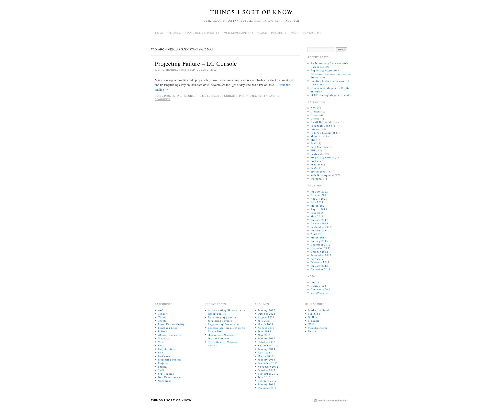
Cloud (262, 32)
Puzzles (315, 164)
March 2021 (318, 205)
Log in (315, 282)
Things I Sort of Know (251, 12)
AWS (314, 108)
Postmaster (318, 154)
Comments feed (320, 289)
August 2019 (319, 209)
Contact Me (312, 32)
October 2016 (319, 223)
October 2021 (319, 195)
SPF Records (319, 171)
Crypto (315, 118)
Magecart (317, 136)
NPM (311, 324)
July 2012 (317, 258)
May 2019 (317, 216)
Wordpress (317, 178)
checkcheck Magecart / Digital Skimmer (223, 336)
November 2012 (321, 248)
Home (159, 32)
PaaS (314, 143)
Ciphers (316, 111)
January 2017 (319, 220)
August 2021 (319, 198)
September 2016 (321, 227)
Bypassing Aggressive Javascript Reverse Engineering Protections (331, 73)
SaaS (314, 168)
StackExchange (318, 328)
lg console (228, 96)
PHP (313, 150)
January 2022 (319, 191)
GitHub (312, 317)
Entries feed (318, 286)
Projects (279, 32)
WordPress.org (320, 293)
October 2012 (319, 251)
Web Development (238, 32)
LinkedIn (314, 320)
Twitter (312, 331)
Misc (294, 32)
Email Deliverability (202, 32)
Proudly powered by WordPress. (333, 400)
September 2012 (321, 255)
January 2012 (319, 265)
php (241, 96)
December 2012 (321, 244)
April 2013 (318, 234)
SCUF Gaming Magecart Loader (331, 95)
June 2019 (317, 212)
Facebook (314, 313)
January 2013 (319, 241)
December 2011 (321, 269)
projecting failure (261, 96)
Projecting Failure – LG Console (196, 63)
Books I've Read (318, 310)
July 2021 (317, 202)
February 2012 (320, 262)
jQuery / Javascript (323, 132)
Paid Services (319, 147)
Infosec (174, 32)
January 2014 (319, 230)
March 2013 (318, 237)
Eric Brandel (168, 69)
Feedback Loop (320, 125)
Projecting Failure (179, 96)
